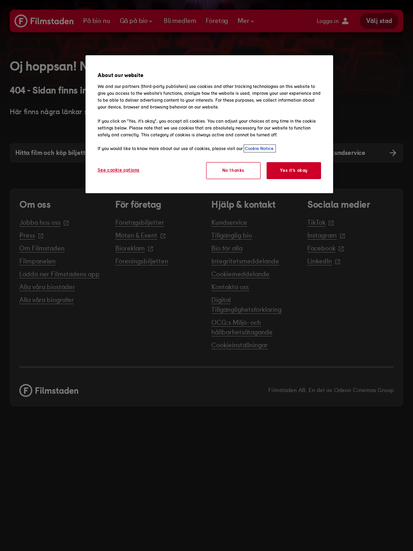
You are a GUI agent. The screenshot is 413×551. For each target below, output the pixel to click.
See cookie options (119, 170)
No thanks (233, 170)
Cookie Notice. (260, 148)
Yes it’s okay (293, 170)
